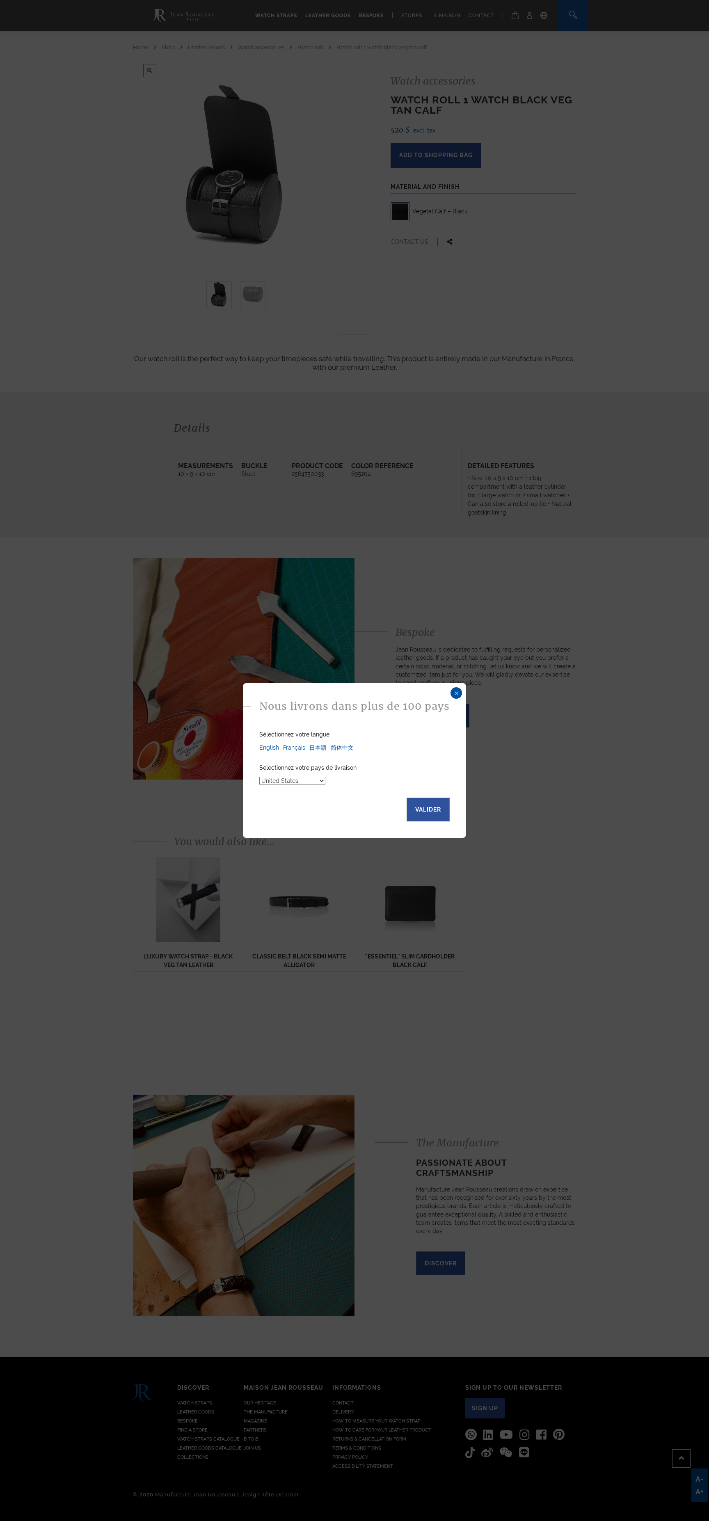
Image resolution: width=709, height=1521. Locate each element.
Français (294, 747)
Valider (428, 809)
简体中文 (342, 747)
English (269, 747)
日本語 (318, 747)
